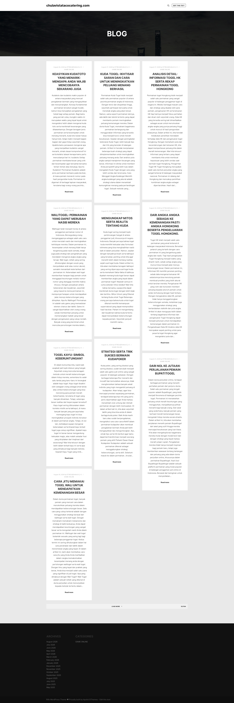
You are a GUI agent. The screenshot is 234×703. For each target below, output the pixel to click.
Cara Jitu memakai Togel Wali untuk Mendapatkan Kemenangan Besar (69, 487)
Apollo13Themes (90, 699)
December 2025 (53, 666)
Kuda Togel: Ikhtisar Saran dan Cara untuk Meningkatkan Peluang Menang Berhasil (117, 81)
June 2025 (51, 684)
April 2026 (50, 654)
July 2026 (50, 645)
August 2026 (51, 642)
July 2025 (50, 681)
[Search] (168, 5)
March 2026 (51, 657)
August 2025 (51, 678)
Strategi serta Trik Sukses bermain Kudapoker (117, 355)
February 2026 (52, 660)
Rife (48, 699)
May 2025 (50, 687)
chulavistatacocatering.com (58, 5)
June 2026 (51, 648)
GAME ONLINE (69, 69)
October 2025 (52, 672)
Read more (69, 192)
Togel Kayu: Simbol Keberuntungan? (69, 356)
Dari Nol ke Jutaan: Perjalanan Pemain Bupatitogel (164, 369)
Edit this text (179, 5)
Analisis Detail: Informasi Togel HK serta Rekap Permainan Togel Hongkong (164, 81)
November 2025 (53, 669)
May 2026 (50, 651)
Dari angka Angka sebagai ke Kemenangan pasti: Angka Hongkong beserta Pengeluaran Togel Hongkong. (164, 224)
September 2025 (53, 675)
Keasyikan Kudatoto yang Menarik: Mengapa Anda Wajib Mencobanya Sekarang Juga (69, 81)
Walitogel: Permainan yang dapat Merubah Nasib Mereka (69, 218)
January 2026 (52, 663)
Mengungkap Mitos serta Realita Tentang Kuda (117, 221)
